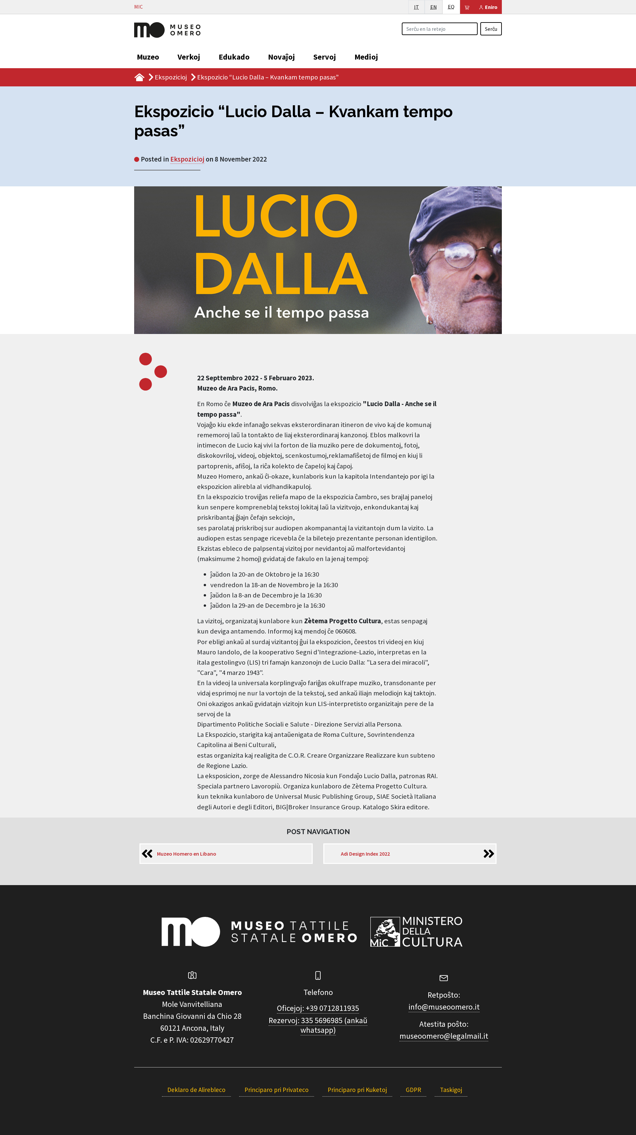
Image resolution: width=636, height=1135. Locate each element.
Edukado (234, 57)
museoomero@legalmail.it (443, 1036)
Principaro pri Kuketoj (357, 1090)
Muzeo (148, 57)
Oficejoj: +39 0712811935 (318, 1008)
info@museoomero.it (444, 1007)
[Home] (167, 29)
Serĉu (491, 28)
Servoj (324, 57)
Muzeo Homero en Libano (186, 853)
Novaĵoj (281, 57)
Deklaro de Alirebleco (196, 1090)
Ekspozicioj (171, 77)
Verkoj (189, 57)
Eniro (491, 7)
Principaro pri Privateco (276, 1090)
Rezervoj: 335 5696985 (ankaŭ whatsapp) (318, 1025)
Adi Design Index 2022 (365, 853)
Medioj (366, 57)
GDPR (413, 1090)
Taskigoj (451, 1090)
